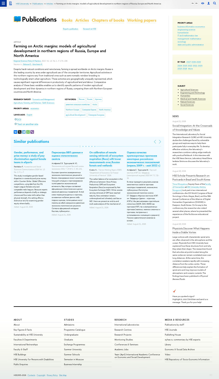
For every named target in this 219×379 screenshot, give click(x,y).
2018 (185, 68)
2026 (194, 62)
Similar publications (31, 141)
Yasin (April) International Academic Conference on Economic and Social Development (137, 356)
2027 (189, 62)
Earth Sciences (48, 103)
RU (193, 3)
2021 (195, 65)
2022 (190, 65)
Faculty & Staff (21, 349)
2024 (180, 65)
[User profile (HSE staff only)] (208, 3)
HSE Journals (171, 329)
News (176, 116)
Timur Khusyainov (180, 184)
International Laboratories (127, 324)
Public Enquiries (21, 364)
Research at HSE (89, 29)
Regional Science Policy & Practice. (28, 61)
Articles (82, 20)
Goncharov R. (37, 64)
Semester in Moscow (74, 359)
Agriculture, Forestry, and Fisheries (28, 103)
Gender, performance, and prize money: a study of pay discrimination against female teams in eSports (30, 157)
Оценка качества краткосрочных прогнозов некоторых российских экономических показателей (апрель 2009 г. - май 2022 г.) (143, 159)
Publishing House (173, 334)
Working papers (141, 20)
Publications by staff (174, 324)
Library (168, 344)
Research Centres (123, 329)
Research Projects (123, 334)
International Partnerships (26, 344)
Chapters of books (108, 20)
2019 (180, 68)
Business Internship (73, 364)
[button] (80, 146)
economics (200, 26)
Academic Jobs (121, 349)
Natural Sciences (187, 101)
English (29, 115)
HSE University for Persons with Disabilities (34, 359)
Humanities (185, 95)
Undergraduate (71, 334)
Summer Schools (72, 354)
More (190, 68)
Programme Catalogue (74, 329)
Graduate (68, 339)
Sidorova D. (27, 64)
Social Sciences (187, 104)
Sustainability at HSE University (28, 334)
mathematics (195, 38)
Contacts (31, 375)
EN (196, 3)
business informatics (186, 26)
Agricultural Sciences (189, 89)
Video (167, 354)
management (183, 38)
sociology (182, 41)
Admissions (69, 324)
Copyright (41, 375)
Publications (39, 19)
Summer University (73, 349)
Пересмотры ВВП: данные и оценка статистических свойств (67, 156)
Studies (69, 319)
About (18, 319)
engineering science (186, 29)
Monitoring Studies (124, 339)
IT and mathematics (186, 35)
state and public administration (191, 44)
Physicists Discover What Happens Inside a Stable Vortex (191, 230)
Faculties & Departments (25, 339)
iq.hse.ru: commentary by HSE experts (182, 339)
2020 (200, 65)
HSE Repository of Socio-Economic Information (187, 359)
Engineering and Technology (192, 92)
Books (67, 20)
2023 (185, 65)
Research (121, 319)
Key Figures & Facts (23, 329)
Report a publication (70, 29)
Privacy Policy (52, 375)
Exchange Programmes (74, 344)
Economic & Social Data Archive (180, 349)
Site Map (63, 375)
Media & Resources (177, 319)
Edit (211, 375)
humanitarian (183, 32)
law (196, 35)
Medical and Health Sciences (193, 98)
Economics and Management (44, 99)
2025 (199, 62)
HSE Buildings (20, 354)
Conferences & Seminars (126, 344)
